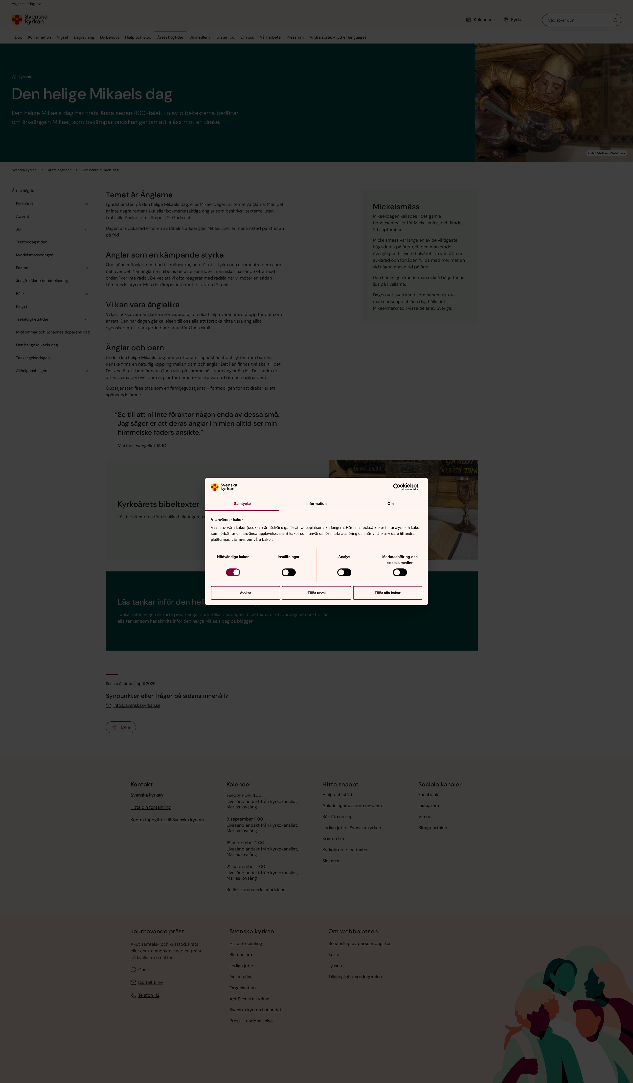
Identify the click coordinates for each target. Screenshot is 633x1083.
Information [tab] (316, 503)
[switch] (289, 572)
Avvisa (245, 593)
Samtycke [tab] (242, 503)
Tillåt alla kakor (388, 593)
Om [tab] (390, 503)
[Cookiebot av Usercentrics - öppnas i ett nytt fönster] (400, 487)
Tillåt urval (317, 593)
